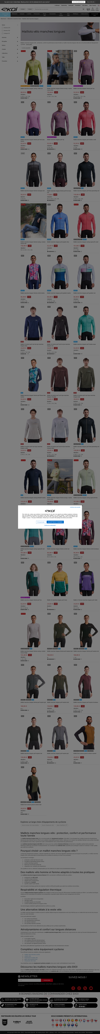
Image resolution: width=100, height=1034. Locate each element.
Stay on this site (90, 2)
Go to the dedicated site (78, 2)
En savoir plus (41, 522)
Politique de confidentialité (50, 525)
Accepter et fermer (55, 522)
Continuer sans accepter (75, 507)
